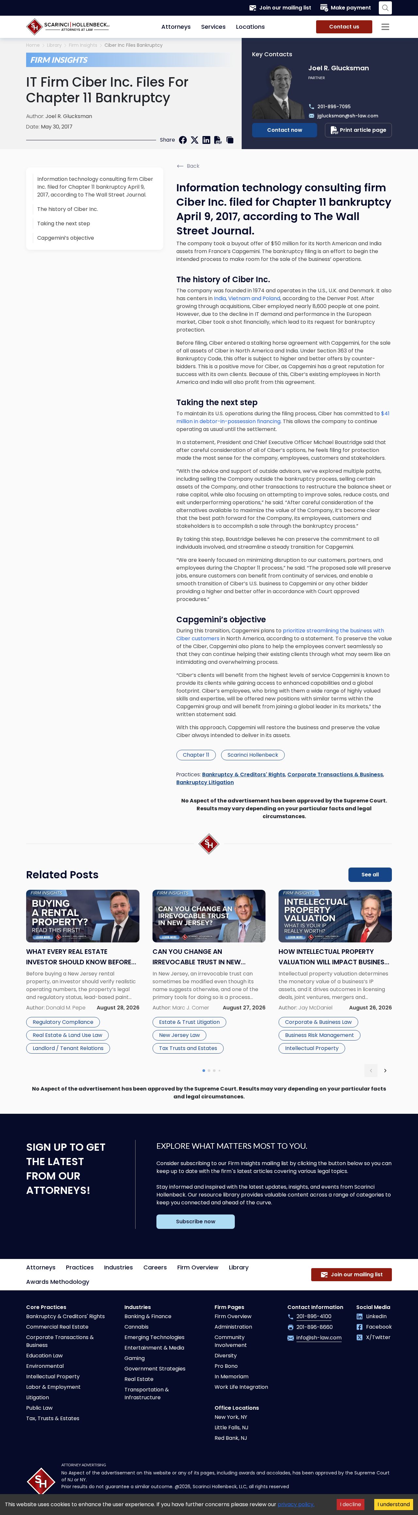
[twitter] (195, 140)
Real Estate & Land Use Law (67, 1035)
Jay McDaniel (315, 1007)
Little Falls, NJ (232, 1427)
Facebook (379, 1327)
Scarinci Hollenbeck (253, 755)
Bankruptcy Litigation (205, 782)
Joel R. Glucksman (68, 116)
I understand (394, 1504)
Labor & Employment (53, 1387)
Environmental (45, 1366)
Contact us (344, 26)
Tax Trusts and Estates (188, 1048)
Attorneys (176, 27)
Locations (250, 27)
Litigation (37, 1397)
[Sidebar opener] (385, 26)
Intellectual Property (312, 1048)
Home (33, 45)
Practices (80, 1267)
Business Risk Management (319, 1035)
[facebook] (183, 140)
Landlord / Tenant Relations (68, 1048)
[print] (218, 140)
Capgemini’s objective (65, 238)
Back (193, 166)
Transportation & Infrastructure (146, 1393)
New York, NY (231, 1417)
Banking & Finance (147, 1316)
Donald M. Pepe (66, 1007)
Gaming (134, 1358)
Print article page (363, 130)
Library (54, 45)
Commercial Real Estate (57, 1327)
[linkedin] (206, 140)
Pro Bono (226, 1366)
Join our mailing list (285, 7)
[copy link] (230, 140)
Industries (118, 1267)
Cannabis (136, 1327)
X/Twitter (378, 1337)
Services (213, 27)
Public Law (39, 1408)
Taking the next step (63, 223)
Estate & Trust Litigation (189, 1022)
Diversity (226, 1355)
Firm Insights (83, 45)
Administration (233, 1327)
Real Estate (138, 1379)
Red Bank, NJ (231, 1438)
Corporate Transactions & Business (335, 774)
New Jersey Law (179, 1035)
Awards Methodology (57, 1282)
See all (370, 874)
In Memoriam (232, 1376)
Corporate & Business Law (318, 1022)
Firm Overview (197, 1267)
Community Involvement (231, 1341)
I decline (350, 1504)
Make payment (351, 7)
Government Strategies (154, 1368)
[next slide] (385, 1070)
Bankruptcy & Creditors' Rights (243, 774)
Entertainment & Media (154, 1347)
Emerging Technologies (154, 1337)
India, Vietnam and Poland (247, 298)
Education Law (44, 1355)
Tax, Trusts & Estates (52, 1418)
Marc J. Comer (190, 1007)
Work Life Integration (241, 1387)
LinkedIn (376, 1316)
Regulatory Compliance (63, 1022)
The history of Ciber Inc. (67, 209)
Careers (155, 1267)
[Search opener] (385, 7)
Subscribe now (196, 1221)
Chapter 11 (196, 755)
